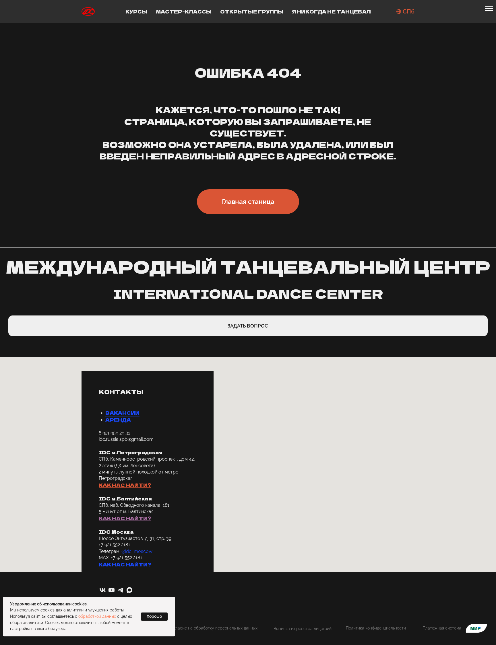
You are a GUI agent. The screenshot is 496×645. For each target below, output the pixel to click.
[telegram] (120, 590)
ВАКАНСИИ (122, 412)
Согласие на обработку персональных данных (213, 627)
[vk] (102, 590)
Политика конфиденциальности (376, 627)
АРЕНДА (118, 419)
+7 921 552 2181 (114, 544)
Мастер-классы (184, 11)
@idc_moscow (136, 551)
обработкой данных (97, 616)
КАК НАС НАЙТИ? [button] (125, 485)
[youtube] (111, 590)
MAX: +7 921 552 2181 (120, 557)
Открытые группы (251, 11)
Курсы (136, 11)
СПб (408, 11)
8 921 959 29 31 (114, 433)
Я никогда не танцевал (331, 11)
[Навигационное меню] (489, 8)
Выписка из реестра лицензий (303, 628)
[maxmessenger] (129, 590)
